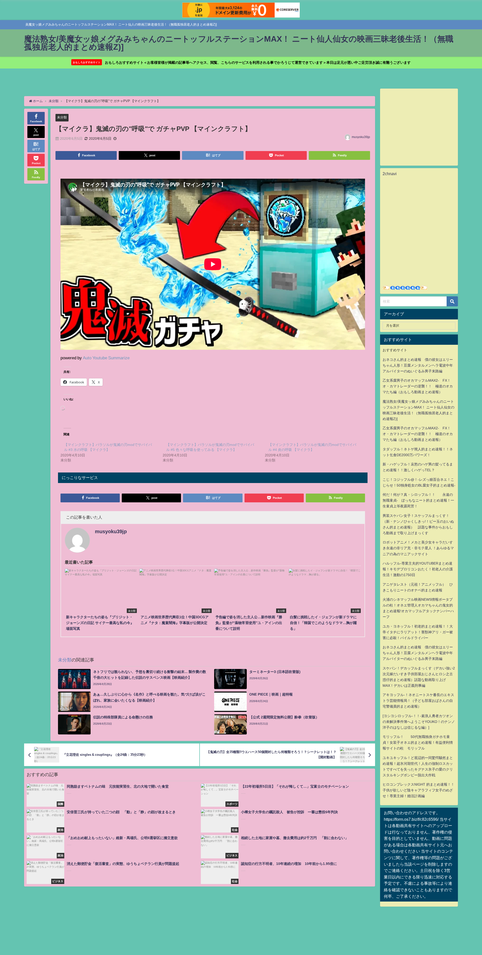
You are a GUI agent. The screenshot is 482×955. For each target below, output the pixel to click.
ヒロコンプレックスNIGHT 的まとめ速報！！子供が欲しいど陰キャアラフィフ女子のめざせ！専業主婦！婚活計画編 (418, 790)
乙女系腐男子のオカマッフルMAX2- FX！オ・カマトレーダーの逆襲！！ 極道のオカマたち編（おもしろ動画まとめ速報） (418, 386)
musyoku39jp (361, 137)
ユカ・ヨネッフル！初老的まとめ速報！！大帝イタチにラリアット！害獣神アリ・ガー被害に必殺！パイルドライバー (418, 632)
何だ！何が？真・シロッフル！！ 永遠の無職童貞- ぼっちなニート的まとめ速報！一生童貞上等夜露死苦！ (418, 500)
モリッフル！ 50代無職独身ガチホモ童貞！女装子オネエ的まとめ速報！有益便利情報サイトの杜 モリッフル (418, 742)
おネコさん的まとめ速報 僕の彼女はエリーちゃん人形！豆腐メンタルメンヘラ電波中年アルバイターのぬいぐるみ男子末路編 (418, 365)
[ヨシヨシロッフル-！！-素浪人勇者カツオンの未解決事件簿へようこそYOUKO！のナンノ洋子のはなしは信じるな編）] (419, 721)
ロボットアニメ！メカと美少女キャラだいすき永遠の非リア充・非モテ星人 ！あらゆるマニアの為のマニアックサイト (418, 548)
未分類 (62, 117)
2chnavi (390, 174)
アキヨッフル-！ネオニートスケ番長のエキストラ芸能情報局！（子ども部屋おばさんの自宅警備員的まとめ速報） (418, 700)
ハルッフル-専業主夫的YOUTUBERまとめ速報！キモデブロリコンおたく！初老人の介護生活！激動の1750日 (418, 569)
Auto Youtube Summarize (106, 358)
